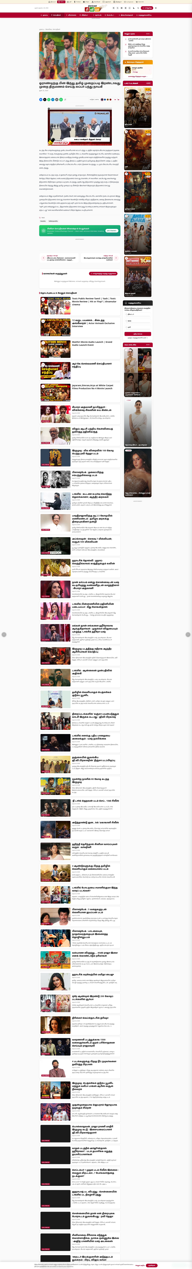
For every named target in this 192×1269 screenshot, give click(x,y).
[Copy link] (65, 99)
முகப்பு (41, 29)
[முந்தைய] (4, 634)
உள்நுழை (148, 8)
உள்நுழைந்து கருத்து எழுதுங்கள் (104, 273)
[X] (117, 8)
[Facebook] (113, 8)
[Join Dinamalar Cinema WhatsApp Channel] (129, 8)
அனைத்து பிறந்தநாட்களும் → (138, 76)
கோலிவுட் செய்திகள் (53, 29)
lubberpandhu (53, 221)
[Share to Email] (56, 99)
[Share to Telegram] (52, 99)
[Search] (138, 8)
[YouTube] (121, 8)
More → (148, 34)
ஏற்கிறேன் (151, 1265)
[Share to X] (44, 99)
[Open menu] (156, 8)
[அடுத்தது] (188, 634)
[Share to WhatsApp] (48, 99)
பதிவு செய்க (137, 334)
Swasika (43, 221)
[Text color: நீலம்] (105, 99)
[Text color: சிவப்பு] (110, 99)
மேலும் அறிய (140, 1265)
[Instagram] (125, 8)
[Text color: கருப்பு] (102, 100)
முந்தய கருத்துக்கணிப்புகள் (137, 338)
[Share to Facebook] (40, 99)
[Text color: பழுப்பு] (108, 99)
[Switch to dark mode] (134, 8)
